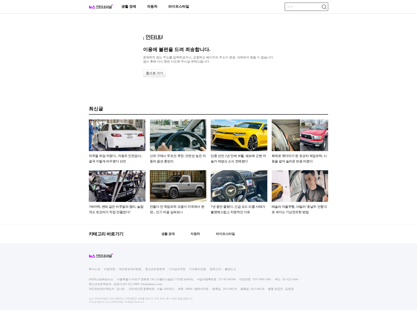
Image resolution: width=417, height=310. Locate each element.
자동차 (152, 6)
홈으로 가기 (154, 73)
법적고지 (215, 269)
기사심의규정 (177, 269)
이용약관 (109, 269)
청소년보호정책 (155, 269)
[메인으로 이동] (101, 8)
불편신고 (230, 269)
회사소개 (94, 269)
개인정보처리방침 (130, 269)
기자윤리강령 (197, 269)
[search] (324, 6)
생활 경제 (128, 6)
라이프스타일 (178, 6)
